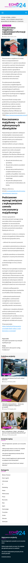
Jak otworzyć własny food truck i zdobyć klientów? (13, 464)
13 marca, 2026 (12, 381)
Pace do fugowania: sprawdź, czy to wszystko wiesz (14, 444)
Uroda (4, 515)
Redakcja (5, 36)
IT (2, 484)
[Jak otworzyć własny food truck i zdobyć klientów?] (14, 367)
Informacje (5, 481)
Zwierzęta (4, 521)
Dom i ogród (5, 478)
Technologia (5, 509)
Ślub (3, 503)
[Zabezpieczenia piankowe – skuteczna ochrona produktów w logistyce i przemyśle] (14, 393)
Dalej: (11, 348)
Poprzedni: (12, 340)
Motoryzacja (5, 493)
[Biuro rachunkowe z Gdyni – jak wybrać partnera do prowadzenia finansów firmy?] (14, 421)
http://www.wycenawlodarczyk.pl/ (16, 115)
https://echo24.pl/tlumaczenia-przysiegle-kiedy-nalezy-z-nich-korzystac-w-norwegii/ (11, 328)
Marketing (5, 487)
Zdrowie (4, 518)
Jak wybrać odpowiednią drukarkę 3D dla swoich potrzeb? (13, 454)
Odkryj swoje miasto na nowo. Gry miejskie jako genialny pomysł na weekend (13, 449)
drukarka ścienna (6, 556)
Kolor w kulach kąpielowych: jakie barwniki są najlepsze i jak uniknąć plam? (13, 459)
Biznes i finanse (6, 25)
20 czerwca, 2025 (13, 434)
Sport (3, 506)
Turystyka (4, 512)
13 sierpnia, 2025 (12, 409)
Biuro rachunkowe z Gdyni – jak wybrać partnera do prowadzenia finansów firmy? (14, 432)
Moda (3, 490)
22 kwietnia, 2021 (12, 36)
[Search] (26, 12)
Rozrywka (4, 499)
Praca (3, 496)
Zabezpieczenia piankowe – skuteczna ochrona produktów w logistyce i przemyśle (13, 405)
